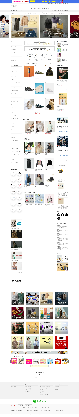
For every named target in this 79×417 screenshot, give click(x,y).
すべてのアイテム (13, 60)
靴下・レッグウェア (14, 93)
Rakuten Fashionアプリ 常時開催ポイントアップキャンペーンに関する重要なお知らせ (62, 239)
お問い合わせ (42, 391)
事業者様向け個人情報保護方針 (26, 414)
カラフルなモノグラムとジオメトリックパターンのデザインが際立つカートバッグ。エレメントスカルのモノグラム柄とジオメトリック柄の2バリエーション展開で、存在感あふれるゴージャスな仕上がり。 (63, 178)
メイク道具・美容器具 (14, 140)
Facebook (56, 388)
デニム (41, 13)
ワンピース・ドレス (14, 76)
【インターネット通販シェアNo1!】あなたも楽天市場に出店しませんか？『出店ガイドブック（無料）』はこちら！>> (36, 407)
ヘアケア (12, 134)
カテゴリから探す (13, 55)
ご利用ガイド (42, 389)
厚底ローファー (45, 13)
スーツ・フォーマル (14, 112)
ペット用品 (12, 159)
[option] (25, 26)
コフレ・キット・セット (15, 143)
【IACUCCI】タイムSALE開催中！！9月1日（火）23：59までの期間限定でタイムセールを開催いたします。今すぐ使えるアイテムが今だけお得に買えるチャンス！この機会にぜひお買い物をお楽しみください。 (63, 208)
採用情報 (39, 414)
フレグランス (13, 137)
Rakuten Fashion (20, 6)
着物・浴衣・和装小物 (14, 118)
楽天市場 (66, 3)
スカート (12, 79)
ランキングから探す (14, 52)
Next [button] (68, 26)
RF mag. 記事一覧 (65, 113)
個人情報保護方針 (17, 414)
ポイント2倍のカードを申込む (46, 410)
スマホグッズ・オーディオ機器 (16, 151)
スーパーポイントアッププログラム (45, 386)
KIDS (21, 10)
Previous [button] (11, 26)
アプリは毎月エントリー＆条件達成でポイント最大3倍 (60, 10)
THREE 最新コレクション (35, 13)
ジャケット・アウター (14, 71)
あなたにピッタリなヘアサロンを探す (16, 410)
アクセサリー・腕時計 (14, 98)
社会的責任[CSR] (34, 414)
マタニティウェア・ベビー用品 (16, 109)
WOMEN (13, 10)
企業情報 (12, 414)
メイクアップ (13, 126)
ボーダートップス (27, 13)
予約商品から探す (13, 57)
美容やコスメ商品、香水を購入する (32, 410)
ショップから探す (13, 49)
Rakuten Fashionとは (43, 388)
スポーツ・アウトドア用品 (15, 154)
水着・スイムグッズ (14, 115)
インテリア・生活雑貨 (14, 148)
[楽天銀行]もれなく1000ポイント (53, 3)
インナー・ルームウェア (15, 90)
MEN (17, 10)
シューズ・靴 (13, 87)
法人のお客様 (42, 392)
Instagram (56, 389)
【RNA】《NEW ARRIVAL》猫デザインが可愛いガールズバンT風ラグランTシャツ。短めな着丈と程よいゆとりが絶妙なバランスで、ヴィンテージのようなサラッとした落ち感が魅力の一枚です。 (63, 193)
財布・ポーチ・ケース (14, 101)
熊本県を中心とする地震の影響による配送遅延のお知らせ (39, 8)
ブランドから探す (13, 46)
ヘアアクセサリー (13, 107)
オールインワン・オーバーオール (16, 82)
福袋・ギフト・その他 (14, 162)
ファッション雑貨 (13, 96)
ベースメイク (13, 123)
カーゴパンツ (52, 13)
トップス (12, 68)
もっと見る (20, 272)
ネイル (12, 129)
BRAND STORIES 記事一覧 (64, 155)
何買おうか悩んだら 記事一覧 (63, 131)
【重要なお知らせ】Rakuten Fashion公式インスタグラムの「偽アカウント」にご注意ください (62, 248)
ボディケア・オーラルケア (15, 132)
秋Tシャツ (21, 13)
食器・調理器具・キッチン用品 (16, 145)
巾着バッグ (63, 13)
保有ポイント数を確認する (60, 410)
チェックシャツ (57, 13)
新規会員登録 (57, 386)
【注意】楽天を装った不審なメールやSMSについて (39, 365)
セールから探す (27, 391)
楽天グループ (61, 3)
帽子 (11, 104)
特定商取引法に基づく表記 (44, 394)
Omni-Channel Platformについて (45, 395)
